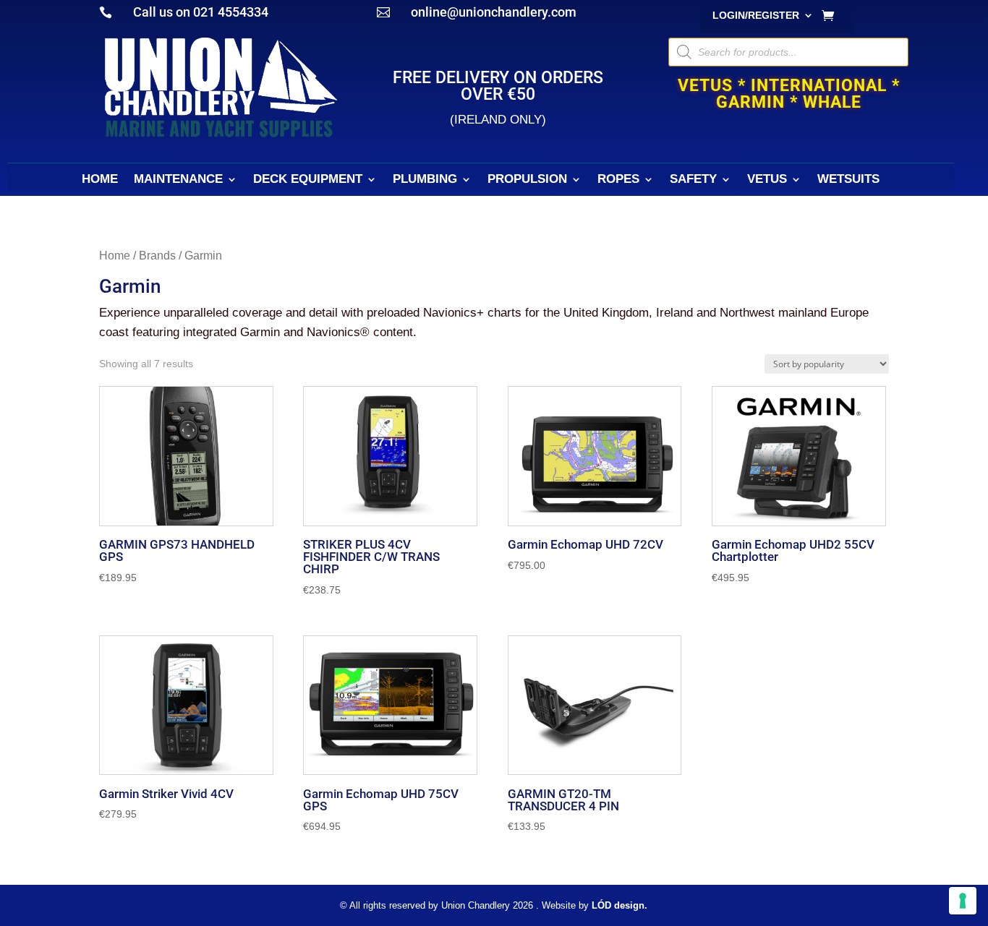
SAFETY (693, 180)
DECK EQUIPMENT (307, 180)
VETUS (767, 180)
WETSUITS (848, 180)
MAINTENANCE (178, 180)
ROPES (618, 180)
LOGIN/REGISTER (755, 15)
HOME (100, 180)
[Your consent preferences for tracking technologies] (962, 900)
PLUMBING (425, 180)
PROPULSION (527, 180)
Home (114, 255)
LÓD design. (619, 905)
